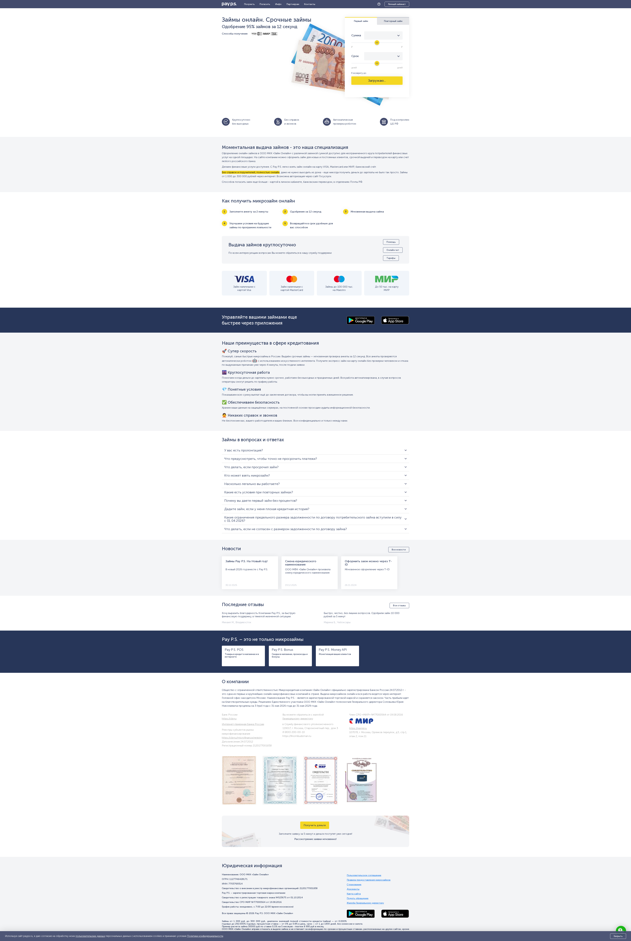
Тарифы (390, 258)
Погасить (264, 4)
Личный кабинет (397, 4)
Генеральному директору (297, 718)
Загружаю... (377, 80)
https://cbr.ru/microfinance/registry (242, 737)
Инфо (278, 4)
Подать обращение (357, 898)
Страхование (354, 884)
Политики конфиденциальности (205, 936)
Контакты (309, 4)
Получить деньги (315, 825)
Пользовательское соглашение (364, 875)
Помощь (379, 4)
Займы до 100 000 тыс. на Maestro (339, 288)
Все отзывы (399, 605)
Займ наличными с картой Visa (244, 288)
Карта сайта (354, 894)
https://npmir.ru (358, 728)
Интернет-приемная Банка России (243, 724)
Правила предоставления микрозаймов (368, 880)
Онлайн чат (392, 250)
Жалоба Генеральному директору (365, 903)
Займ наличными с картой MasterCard (292, 288)
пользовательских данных (90, 936)
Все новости (399, 549)
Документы (353, 889)
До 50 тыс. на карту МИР (386, 288)
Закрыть (618, 936)
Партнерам (292, 4)
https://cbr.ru (229, 718)
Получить (249, 4)
